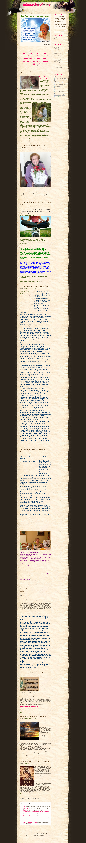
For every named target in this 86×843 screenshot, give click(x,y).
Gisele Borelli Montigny (28, 73)
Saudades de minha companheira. (30, 813)
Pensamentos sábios (57, 65)
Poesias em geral (56, 66)
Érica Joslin (25, 808)
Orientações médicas (57, 63)
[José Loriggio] (57, 86)
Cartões (55, 50)
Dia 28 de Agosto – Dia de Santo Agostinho (34, 761)
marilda (24, 820)
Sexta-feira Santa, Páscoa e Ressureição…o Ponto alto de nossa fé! (34, 450)
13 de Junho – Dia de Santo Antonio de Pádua (35, 286)
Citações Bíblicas (56, 53)
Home (27, 9)
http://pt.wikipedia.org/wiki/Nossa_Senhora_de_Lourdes (30, 706)
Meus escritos (56, 61)
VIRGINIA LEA (26, 817)
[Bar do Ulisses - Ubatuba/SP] (59, 91)
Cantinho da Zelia (56, 38)
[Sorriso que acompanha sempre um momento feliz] (60, 81)
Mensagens (55, 60)
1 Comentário (32, 149)
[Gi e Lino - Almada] (58, 76)
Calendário (55, 49)
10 (38, 798)
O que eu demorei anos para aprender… (33, 716)
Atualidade (55, 47)
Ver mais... (21, 141)
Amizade (55, 46)
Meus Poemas (56, 62)
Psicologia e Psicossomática (58, 67)
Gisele (24, 806)
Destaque (55, 55)
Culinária (55, 54)
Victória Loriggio (26, 815)
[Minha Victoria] (37, 6)
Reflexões (55, 69)
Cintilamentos (56, 52)
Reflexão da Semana (57, 68)
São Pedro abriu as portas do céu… (35, 16)
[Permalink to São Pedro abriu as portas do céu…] (35, 30)
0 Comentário (35, 73)
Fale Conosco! (32, 9)
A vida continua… (26, 526)
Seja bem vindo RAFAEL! (28, 72)
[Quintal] (64, 82)
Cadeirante (55, 48)
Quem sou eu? (48, 9)
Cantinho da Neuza (57, 37)
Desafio (55, 39)
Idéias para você (56, 59)
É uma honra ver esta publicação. (30, 822)
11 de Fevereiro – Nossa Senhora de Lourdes (34, 673)
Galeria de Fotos (40, 9)
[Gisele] (60, 96)
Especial (55, 56)
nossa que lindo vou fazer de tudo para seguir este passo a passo (36, 811)
